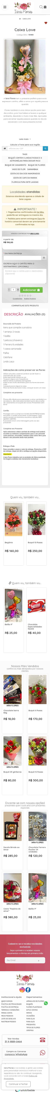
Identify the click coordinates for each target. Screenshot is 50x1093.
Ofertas (29, 1030)
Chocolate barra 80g (11, 711)
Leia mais (24, 139)
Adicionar (30, 290)
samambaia (32, 169)
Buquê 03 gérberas (12, 772)
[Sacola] (45, 7)
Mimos (29, 1013)
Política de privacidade (11, 1004)
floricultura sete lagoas (25, 182)
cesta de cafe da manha (25, 178)
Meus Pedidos (7, 1016)
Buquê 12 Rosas (36, 772)
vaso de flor (18, 169)
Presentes (30, 1025)
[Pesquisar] (45, 148)
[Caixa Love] (25, 66)
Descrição (13, 314)
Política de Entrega (10, 1007)
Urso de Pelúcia (12, 624)
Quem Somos (6, 1001)
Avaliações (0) (35, 314)
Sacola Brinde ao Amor (11, 848)
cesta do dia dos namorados (25, 173)
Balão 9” (32, 909)
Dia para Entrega (13, 253)
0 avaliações (17, 299)
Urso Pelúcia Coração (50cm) (35, 625)
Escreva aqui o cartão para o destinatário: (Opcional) (18, 265)
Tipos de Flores (33, 1027)
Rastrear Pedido (8, 1022)
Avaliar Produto (30, 299)
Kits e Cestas (32, 1010)
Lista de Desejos (8, 1019)
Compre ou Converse (16, 1053)
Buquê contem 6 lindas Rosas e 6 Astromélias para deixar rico (25, 159)
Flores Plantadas (34, 1007)
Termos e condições (10, 1010)
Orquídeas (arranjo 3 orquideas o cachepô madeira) (36, 545)
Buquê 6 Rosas (35, 710)
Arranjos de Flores (35, 1001)
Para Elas (30, 1019)
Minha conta (6, 1013)
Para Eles (30, 1022)
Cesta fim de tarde (11, 543)
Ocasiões (30, 1016)
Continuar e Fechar (18, 1084)
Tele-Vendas (13, 1040)
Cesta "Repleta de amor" (12, 910)
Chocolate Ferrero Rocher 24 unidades (37, 849)
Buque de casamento (15, 165)
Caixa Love (27, 19)
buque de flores (36, 165)
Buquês (29, 1004)
